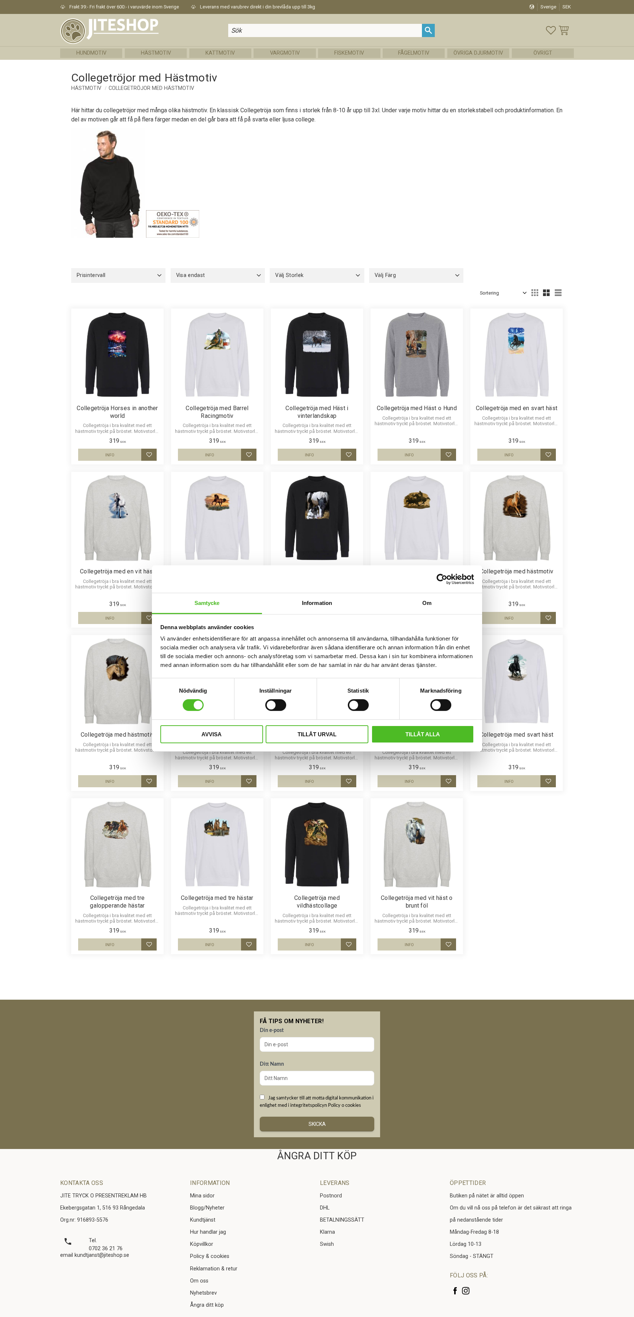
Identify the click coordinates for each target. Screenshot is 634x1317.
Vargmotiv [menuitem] (285, 53)
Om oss (199, 1281)
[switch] (275, 705)
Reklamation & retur (213, 1269)
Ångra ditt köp (207, 1305)
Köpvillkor (201, 1244)
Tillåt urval (317, 734)
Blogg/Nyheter (207, 1208)
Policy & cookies (209, 1256)
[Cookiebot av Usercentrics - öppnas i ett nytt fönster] (442, 578)
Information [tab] (317, 603)
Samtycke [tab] (207, 603)
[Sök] (428, 30)
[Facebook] (455, 1290)
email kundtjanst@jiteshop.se (94, 1255)
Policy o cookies (344, 1105)
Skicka (317, 1124)
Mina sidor (202, 1196)
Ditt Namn (272, 1064)
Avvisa (211, 734)
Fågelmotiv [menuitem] (413, 53)
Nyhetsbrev (203, 1293)
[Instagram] (465, 1290)
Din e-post (272, 1030)
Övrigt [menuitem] (542, 53)
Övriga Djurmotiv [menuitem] (478, 53)
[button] (551, 30)
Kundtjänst (202, 1220)
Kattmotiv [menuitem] (220, 53)
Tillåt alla (422, 734)
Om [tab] (426, 603)
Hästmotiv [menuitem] (156, 53)
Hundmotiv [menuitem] (91, 53)
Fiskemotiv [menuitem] (349, 53)
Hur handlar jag (208, 1232)
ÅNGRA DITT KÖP (317, 1156)
